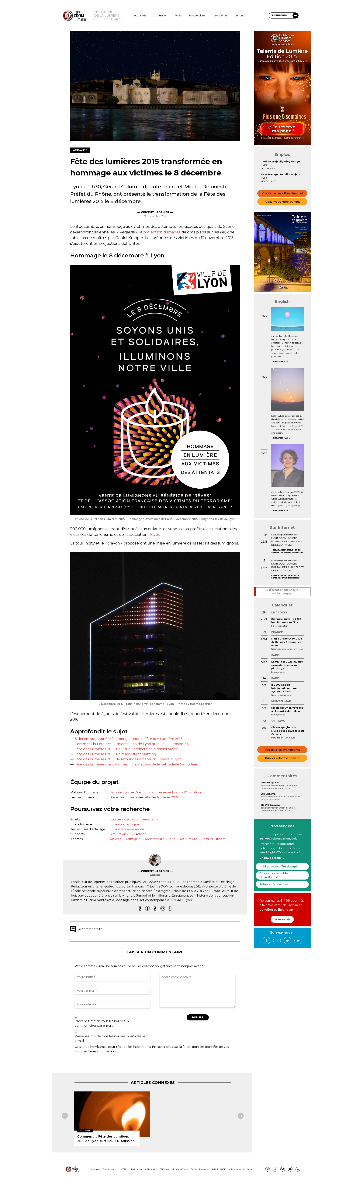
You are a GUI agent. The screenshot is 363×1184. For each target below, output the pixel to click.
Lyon (113, 819)
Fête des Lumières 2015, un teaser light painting (115, 754)
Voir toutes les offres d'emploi (282, 193)
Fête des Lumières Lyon (140, 819)
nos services (197, 15)
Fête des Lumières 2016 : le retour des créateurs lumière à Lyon (128, 759)
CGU (123, 1169)
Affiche (141, 834)
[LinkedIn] (170, 908)
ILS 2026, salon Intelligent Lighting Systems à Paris (284, 688)
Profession (161, 15)
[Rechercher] (295, 15)
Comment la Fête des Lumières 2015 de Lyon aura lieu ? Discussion (132, 744)
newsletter (220, 15)
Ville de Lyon (120, 792)
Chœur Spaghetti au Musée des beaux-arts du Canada (287, 731)
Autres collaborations (274, 884)
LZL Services (150, 882)
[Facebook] (147, 908)
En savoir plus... (281, 361)
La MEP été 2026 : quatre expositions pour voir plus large (287, 665)
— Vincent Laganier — (155, 212)
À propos (95, 1169)
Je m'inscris (282, 919)
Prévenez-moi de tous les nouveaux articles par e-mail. (111, 1038)
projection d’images (162, 232)
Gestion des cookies (200, 1169)
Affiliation (164, 1169)
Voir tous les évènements (282, 749)
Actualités (140, 15)
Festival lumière (214, 839)
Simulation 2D (120, 834)
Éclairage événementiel (128, 829)
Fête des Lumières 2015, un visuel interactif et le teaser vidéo (126, 749)
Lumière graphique (124, 824)
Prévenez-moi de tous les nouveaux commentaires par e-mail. (102, 1023)
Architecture (154, 839)
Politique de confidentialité (144, 1169)
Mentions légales (180, 1169)
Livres (178, 15)
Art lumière (188, 839)
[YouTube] (162, 908)
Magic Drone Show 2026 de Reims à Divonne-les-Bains (286, 642)
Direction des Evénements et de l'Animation (168, 792)
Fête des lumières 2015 (160, 797)
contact (240, 15)
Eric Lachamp (268, 794)
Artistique (133, 839)
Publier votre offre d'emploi (282, 201)
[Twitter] (155, 908)
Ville (172, 839)
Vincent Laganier (270, 783)
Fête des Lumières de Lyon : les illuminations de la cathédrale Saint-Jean (136, 764)
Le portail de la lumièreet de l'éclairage (109, 15)
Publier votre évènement (282, 758)
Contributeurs (109, 1169)
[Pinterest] (140, 908)
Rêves (154, 534)
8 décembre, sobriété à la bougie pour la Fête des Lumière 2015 (128, 739)
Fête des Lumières (125, 797)
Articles (115, 839)
